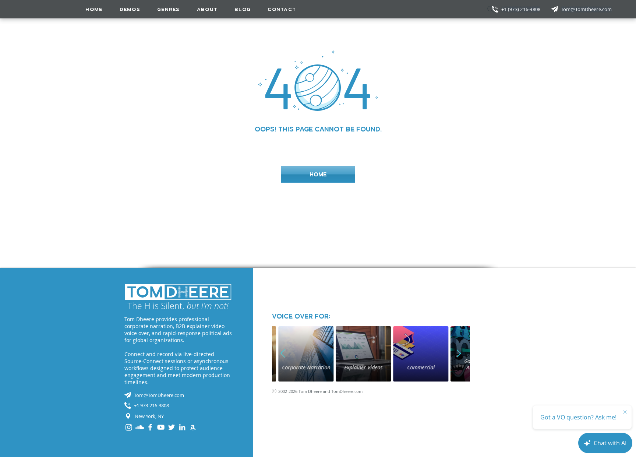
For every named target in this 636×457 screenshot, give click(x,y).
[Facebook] (150, 427)
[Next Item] (459, 353)
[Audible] (192, 427)
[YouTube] (160, 427)
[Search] (490, 9)
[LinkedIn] (182, 427)
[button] (168, 9)
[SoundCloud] (139, 427)
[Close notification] (625, 412)
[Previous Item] (283, 353)
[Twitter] (171, 427)
